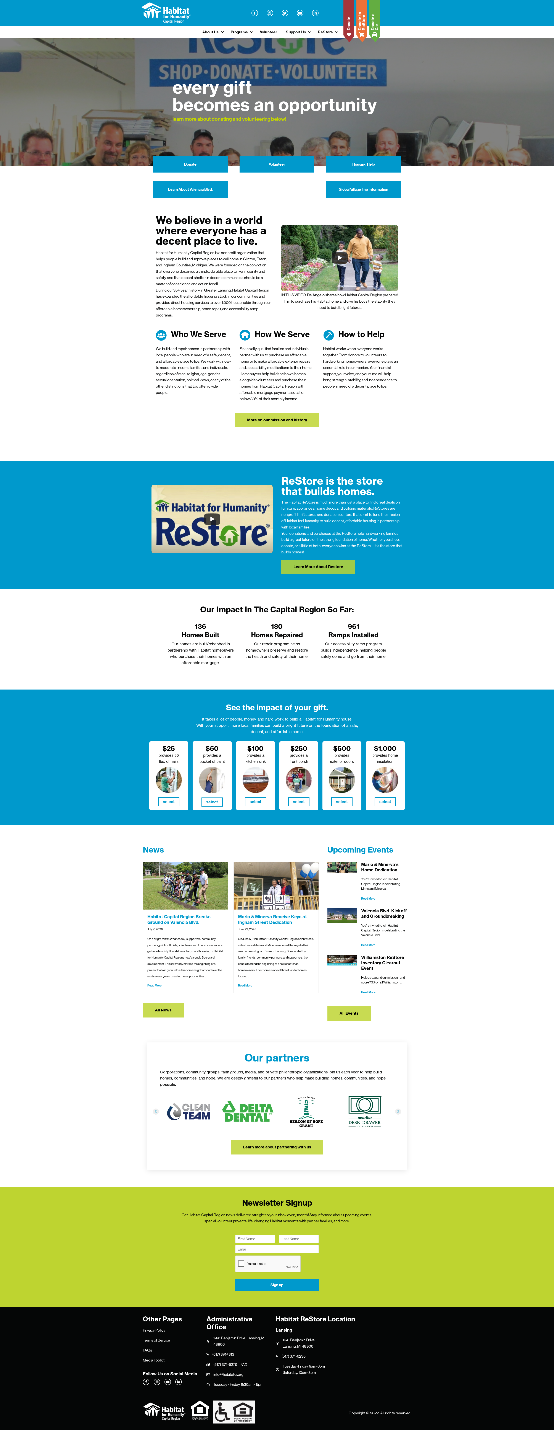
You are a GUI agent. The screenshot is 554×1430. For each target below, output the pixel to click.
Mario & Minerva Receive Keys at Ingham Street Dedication (272, 919)
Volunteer (268, 32)
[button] (222, 32)
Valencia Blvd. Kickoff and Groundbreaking (384, 913)
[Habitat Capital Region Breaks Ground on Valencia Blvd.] (185, 885)
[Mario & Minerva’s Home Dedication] (342, 867)
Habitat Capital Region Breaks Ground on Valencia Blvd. (179, 919)
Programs (239, 32)
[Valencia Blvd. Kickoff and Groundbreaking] (342, 915)
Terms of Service (156, 1340)
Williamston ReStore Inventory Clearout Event (382, 963)
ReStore (325, 32)
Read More (154, 985)
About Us (210, 32)
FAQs (147, 1350)
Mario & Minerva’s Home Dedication (380, 867)
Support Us (296, 32)
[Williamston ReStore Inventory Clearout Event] (342, 960)
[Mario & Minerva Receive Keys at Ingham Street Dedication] (276, 885)
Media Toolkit (154, 1360)
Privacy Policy (154, 1330)
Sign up (277, 1285)
